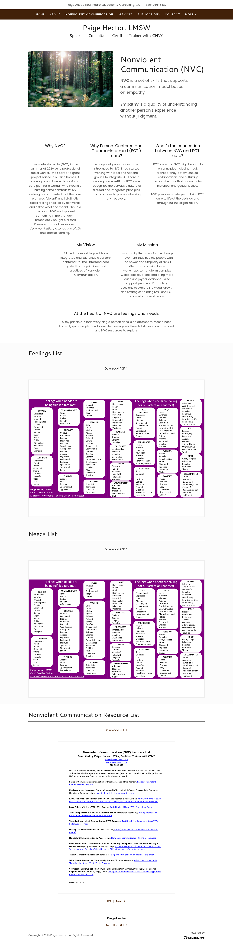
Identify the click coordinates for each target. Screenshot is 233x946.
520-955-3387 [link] (156, 5)
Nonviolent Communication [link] (89, 14)
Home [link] (40, 14)
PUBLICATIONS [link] (149, 14)
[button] (191, 14)
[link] (116, 29)
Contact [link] (172, 14)
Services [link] (125, 14)
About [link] (55, 14)
